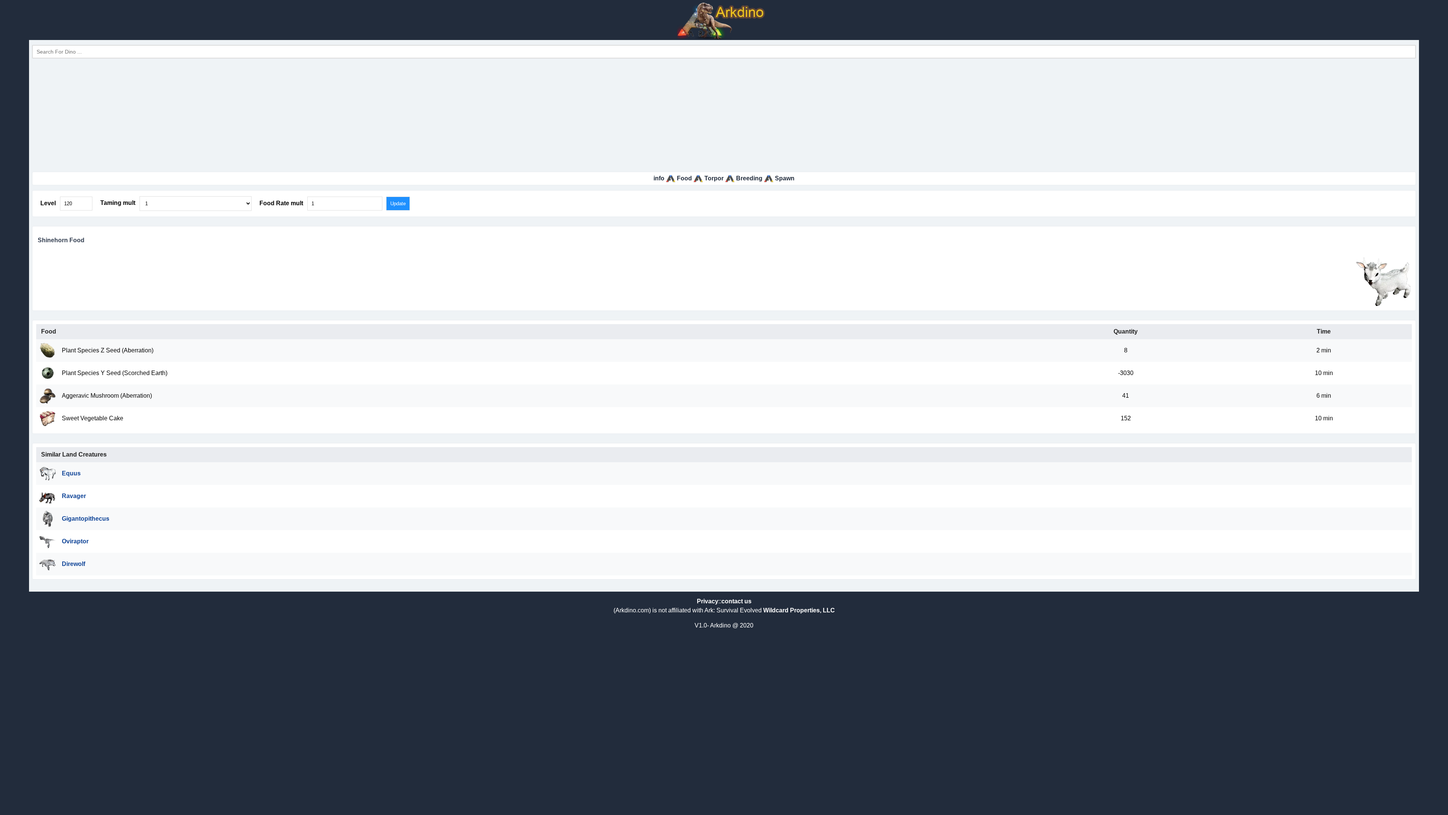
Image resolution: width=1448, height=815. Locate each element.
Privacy (707, 601)
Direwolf (73, 564)
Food (684, 178)
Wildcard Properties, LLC (799, 610)
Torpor (714, 178)
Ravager (74, 496)
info (658, 178)
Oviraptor (75, 541)
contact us (736, 601)
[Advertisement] (724, 115)
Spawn (785, 178)
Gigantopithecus (85, 518)
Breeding (749, 178)
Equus (71, 473)
